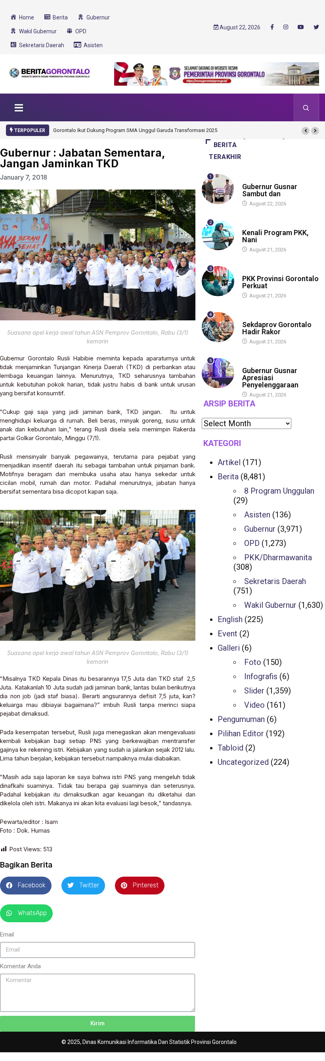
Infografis (260, 676)
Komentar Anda (20, 966)
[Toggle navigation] (18, 107)
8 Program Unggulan (279, 491)
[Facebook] (272, 27)
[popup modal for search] (306, 107)
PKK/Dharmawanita (278, 557)
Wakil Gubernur (270, 605)
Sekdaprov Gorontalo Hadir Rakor (277, 328)
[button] (306, 131)
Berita (250, 179)
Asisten (257, 514)
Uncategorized (243, 762)
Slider (254, 690)
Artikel (229, 462)
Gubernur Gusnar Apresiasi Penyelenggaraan (270, 377)
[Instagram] (285, 27)
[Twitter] (316, 27)
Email (7, 934)
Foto (252, 662)
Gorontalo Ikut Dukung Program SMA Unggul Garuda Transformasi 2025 (135, 130)
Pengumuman (241, 719)
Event (227, 633)
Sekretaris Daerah (275, 581)
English (230, 619)
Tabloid (230, 748)
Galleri (229, 648)
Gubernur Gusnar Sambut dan (269, 190)
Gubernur (259, 529)
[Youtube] (301, 27)
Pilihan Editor (241, 733)
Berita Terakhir (225, 151)
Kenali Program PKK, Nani (275, 236)
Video (254, 705)
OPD (252, 543)
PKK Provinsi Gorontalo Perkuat (280, 282)
